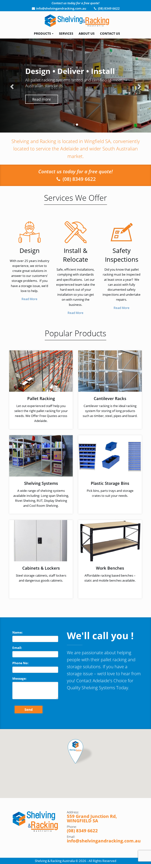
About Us (86, 33)
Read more (41, 99)
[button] (11, 86)
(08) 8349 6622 (78, 179)
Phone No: (20, 663)
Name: (17, 632)
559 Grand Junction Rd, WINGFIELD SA (92, 818)
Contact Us (110, 33)
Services (66, 33)
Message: (19, 678)
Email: (17, 648)
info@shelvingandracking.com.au (104, 841)
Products (43, 33)
